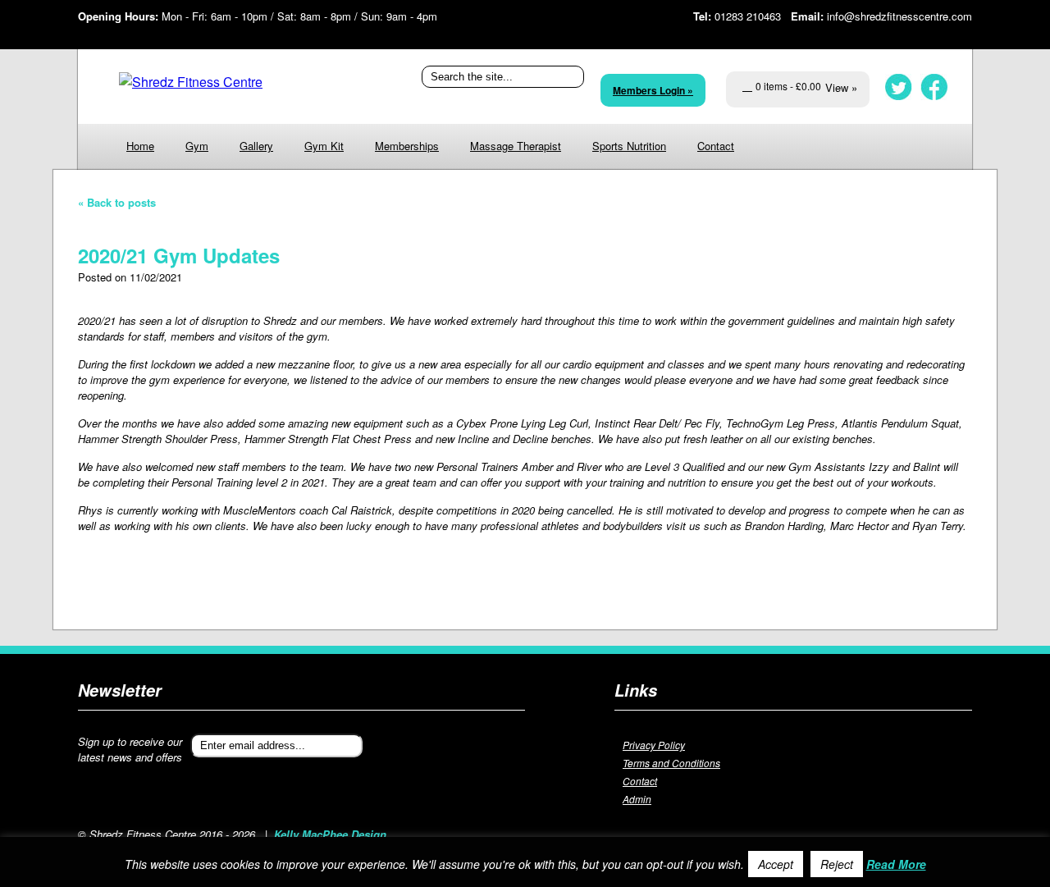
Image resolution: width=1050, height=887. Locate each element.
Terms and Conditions (671, 763)
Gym (196, 145)
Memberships (407, 145)
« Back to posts (117, 202)
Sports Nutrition (629, 145)
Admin (637, 799)
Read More (896, 864)
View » (841, 87)
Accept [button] (775, 864)
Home (140, 145)
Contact (715, 145)
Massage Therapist (515, 145)
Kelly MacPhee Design (330, 834)
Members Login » (653, 90)
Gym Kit (324, 145)
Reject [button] (836, 864)
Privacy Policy (654, 745)
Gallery (256, 145)
